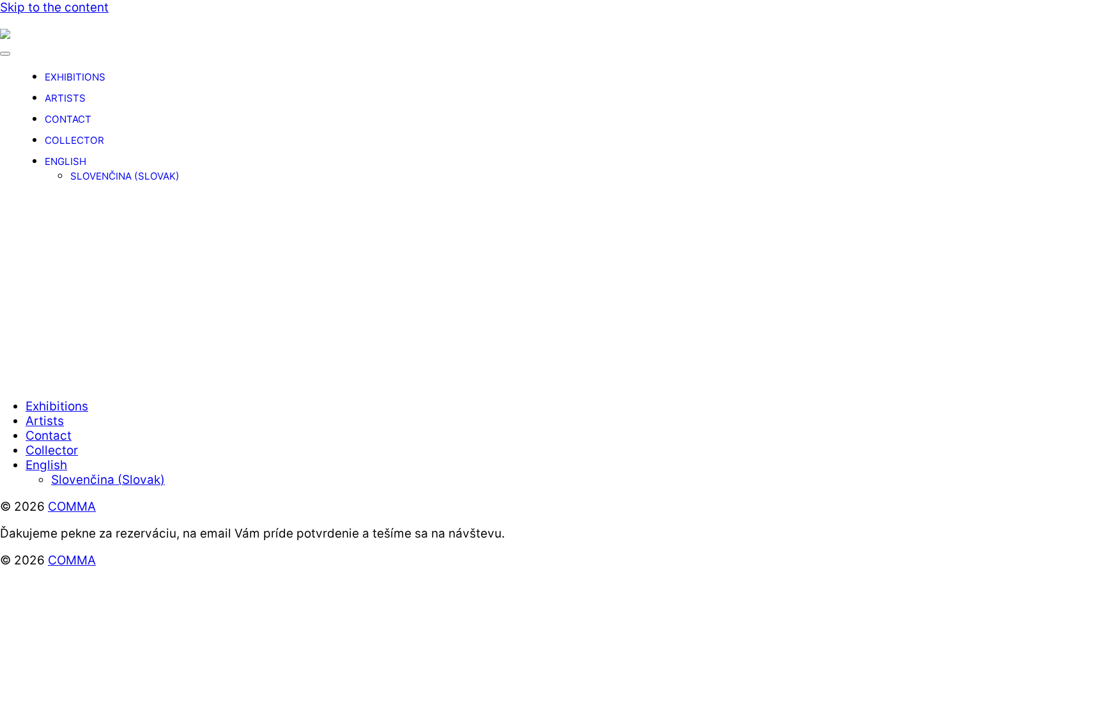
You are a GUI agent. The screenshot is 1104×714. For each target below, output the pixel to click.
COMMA (72, 506)
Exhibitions (75, 77)
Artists (65, 98)
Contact (68, 119)
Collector (74, 140)
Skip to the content (54, 7)
